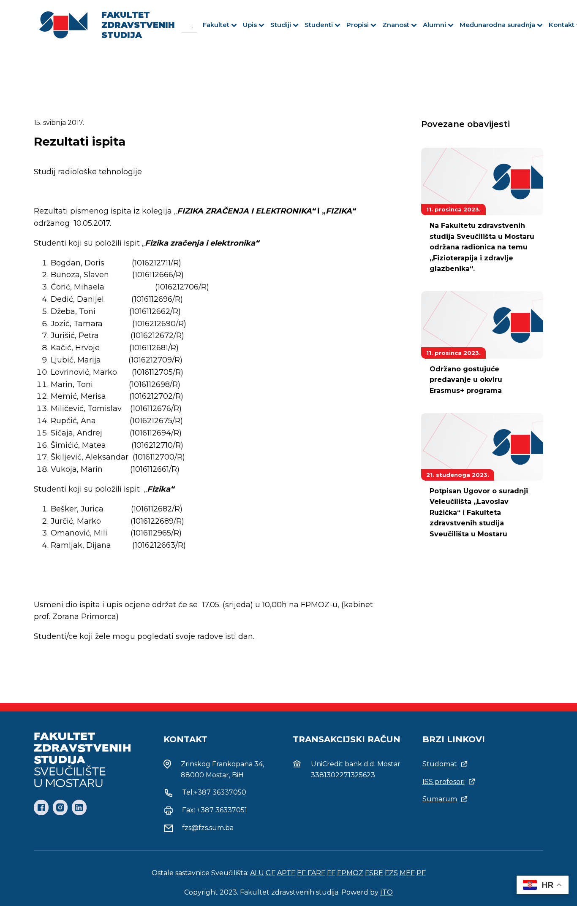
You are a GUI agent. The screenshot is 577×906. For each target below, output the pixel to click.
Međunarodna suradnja (497, 25)
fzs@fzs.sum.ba (208, 828)
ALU (257, 873)
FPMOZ (350, 873)
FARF (316, 873)
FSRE (374, 873)
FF (331, 873)
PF (421, 873)
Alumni (434, 25)
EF (302, 873)
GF (270, 873)
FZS (391, 873)
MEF (407, 873)
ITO (386, 892)
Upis (250, 25)
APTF (286, 873)
